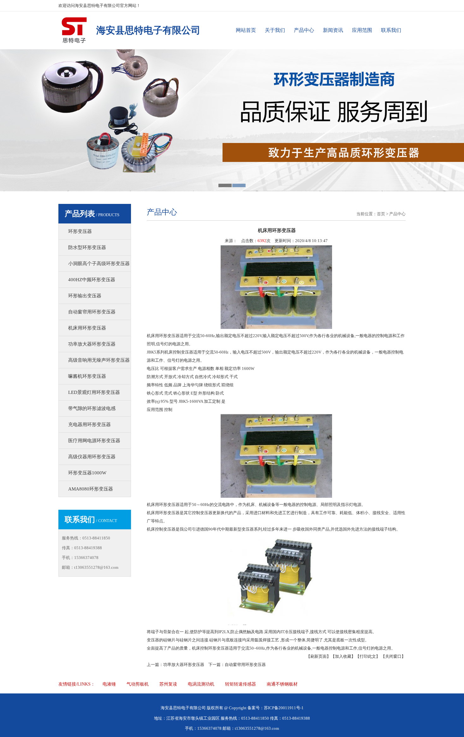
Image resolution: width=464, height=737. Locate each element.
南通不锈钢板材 (282, 684)
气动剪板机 (138, 684)
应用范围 (362, 30)
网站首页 (246, 30)
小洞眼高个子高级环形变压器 (99, 263)
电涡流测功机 (201, 684)
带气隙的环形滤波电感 (92, 408)
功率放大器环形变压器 (92, 344)
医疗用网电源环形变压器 (94, 440)
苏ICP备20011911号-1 (284, 707)
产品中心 (304, 30)
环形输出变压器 (84, 295)
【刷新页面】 (318, 656)
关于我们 (275, 30)
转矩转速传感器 (240, 684)
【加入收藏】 (343, 656)
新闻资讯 (333, 30)
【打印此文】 (367, 656)
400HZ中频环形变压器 (91, 279)
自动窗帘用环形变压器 (92, 311)
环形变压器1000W (87, 472)
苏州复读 (168, 684)
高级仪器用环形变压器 (92, 456)
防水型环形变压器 (87, 247)
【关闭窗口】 (393, 656)
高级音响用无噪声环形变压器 (99, 360)
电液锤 (109, 684)
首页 (381, 213)
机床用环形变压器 (87, 327)
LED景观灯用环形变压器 (94, 392)
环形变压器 (80, 231)
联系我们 (391, 30)
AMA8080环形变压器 (90, 488)
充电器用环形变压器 (89, 424)
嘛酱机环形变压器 (87, 376)
